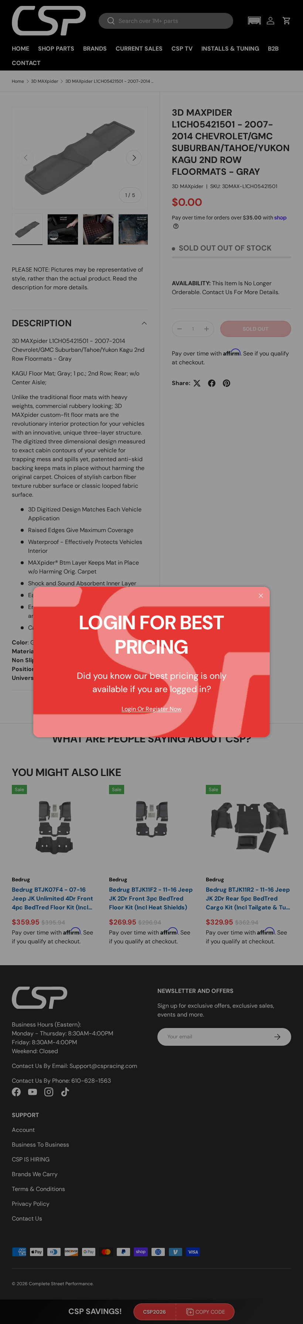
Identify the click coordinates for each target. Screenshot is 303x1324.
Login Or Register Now (151, 709)
